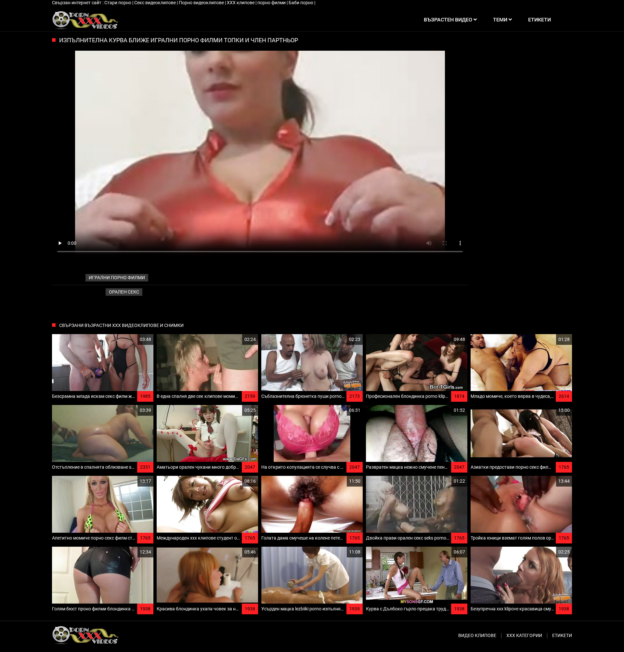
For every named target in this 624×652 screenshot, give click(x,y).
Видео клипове (477, 635)
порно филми (272, 2)
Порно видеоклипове (202, 2)
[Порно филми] (85, 19)
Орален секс (124, 291)
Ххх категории (524, 635)
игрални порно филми (117, 277)
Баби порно (301, 2)
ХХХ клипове (241, 2)
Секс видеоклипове (155, 2)
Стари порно (118, 2)
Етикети (562, 635)
